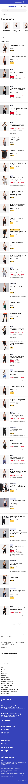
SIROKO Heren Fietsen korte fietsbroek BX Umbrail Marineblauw (17, 373)
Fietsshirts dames (5, 656)
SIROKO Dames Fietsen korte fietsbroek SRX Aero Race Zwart (18, 547)
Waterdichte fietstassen (7, 681)
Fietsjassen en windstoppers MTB (9, 689)
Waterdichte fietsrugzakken (8, 671)
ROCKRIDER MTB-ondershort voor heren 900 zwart (18, 576)
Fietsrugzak (4, 673)
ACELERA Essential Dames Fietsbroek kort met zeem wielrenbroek (16, 563)
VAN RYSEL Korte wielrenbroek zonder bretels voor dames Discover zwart (17, 206)
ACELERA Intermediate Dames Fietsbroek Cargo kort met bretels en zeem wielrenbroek (18, 532)
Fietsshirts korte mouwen (7, 683)
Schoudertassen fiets (6, 685)
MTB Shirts (3, 667)
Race (26, 30)
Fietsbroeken (4, 660)
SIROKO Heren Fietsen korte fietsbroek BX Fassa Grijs (17, 270)
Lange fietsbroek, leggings (16, 31)
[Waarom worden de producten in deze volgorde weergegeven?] (2, 41)
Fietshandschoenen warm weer (9, 691)
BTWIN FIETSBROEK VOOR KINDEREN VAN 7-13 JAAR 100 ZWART (17, 343)
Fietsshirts (4, 675)
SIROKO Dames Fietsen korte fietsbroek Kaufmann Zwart (17, 125)
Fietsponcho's (4, 662)
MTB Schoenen (4, 687)
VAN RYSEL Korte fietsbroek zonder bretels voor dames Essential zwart (17, 218)
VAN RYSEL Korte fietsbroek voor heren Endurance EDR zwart (18, 44)
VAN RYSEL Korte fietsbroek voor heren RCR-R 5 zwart (18, 57)
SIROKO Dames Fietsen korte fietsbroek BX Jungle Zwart (17, 414)
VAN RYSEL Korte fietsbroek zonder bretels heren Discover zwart (17, 244)
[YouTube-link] (5, 733)
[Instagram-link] (8, 733)
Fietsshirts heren (5, 669)
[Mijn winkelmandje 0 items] (25, 6)
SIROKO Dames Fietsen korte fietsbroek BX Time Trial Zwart (17, 329)
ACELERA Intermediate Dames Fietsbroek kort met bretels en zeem (17, 89)
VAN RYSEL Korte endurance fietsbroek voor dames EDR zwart (18, 387)
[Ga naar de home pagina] (12, 6)
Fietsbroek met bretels (6, 31)
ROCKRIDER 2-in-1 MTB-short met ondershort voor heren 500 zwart (18, 314)
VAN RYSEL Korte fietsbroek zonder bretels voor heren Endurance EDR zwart (17, 193)
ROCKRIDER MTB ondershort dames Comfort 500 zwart (17, 151)
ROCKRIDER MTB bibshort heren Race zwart (18, 517)
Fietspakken (4, 658)
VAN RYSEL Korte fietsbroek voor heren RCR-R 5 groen (18, 301)
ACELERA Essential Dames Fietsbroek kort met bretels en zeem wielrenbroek (17, 72)
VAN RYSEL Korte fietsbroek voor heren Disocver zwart (18, 164)
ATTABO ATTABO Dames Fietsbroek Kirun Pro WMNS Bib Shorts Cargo (17, 486)
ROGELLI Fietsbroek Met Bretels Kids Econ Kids (18, 430)
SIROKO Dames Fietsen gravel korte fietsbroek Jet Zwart (17, 608)
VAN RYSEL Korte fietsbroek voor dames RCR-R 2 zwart (18, 256)
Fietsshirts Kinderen (6, 663)
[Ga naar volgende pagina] (19, 624)
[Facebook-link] (2, 733)
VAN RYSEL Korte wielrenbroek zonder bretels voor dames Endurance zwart (17, 401)
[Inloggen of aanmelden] (21, 6)
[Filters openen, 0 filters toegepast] (3, 37)
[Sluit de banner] (25, 2)
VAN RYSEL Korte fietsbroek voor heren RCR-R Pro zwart (18, 472)
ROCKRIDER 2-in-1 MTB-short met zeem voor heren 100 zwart (18, 232)
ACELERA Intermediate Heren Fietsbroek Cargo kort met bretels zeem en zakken (18, 108)
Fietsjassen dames (6, 665)
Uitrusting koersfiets (6, 679)
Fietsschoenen (5, 677)
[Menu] (3, 6)
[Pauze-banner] (23, 2)
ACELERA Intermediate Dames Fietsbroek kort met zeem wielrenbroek (17, 286)
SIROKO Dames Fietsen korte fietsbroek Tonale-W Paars (17, 458)
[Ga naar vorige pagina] (8, 624)
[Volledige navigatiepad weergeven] (1, 14)
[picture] (4, 48)
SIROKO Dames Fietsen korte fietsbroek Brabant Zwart (17, 442)
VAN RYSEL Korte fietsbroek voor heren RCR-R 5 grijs (18, 138)
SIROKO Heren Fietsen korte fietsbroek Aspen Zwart (17, 357)
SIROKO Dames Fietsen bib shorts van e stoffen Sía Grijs (18, 178)
